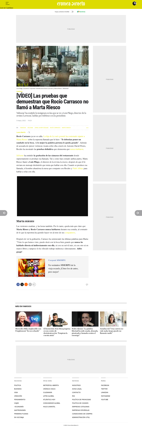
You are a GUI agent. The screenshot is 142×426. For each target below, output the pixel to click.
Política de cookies (80, 403)
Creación (18, 396)
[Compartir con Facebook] (18, 284)
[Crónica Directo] (71, 3)
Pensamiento (19, 399)
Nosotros (76, 385)
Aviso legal (77, 389)
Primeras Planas (21, 414)
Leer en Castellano (6, 8)
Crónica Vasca (49, 389)
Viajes (16, 403)
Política (17, 385)
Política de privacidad (81, 399)
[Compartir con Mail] (30, 284)
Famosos (19, 91)
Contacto (76, 392)
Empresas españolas (80, 410)
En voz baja (19, 417)
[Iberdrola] (81, 11)
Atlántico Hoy (49, 399)
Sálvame (30, 127)
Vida (16, 392)
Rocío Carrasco (55, 127)
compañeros (70, 232)
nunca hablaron (76, 149)
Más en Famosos (23, 306)
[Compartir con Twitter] (22, 284)
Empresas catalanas (80, 407)
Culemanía (47, 392)
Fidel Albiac (78, 168)
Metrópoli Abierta (51, 385)
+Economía (19, 407)
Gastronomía (20, 410)
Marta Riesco (66, 127)
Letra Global (48, 396)
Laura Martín (21, 132)
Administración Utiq (81, 417)
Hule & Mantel (49, 407)
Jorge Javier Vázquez (41, 127)
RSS (73, 396)
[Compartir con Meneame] (26, 284)
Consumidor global (51, 403)
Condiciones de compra (82, 414)
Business (18, 389)
